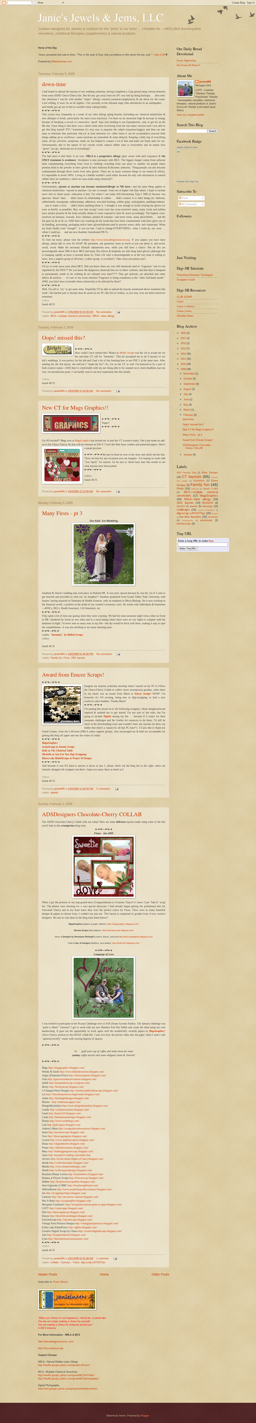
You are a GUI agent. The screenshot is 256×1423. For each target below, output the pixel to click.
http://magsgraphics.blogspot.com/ (123, 924)
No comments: (104, 312)
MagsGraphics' (157, 1031)
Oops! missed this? (63, 337)
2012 (184, 353)
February (188, 415)
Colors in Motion (185, 306)
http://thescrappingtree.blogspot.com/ (136, 937)
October (188, 378)
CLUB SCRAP (184, 296)
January (188, 454)
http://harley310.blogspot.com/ (125, 943)
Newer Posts (47, 1274)
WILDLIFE (207, 502)
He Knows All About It (188, 65)
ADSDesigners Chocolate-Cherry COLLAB (92, 814)
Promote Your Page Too (187, 181)
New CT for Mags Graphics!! (75, 407)
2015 (184, 343)
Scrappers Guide (186, 279)
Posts (184, 198)
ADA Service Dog (186, 473)
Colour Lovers (184, 311)
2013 (184, 348)
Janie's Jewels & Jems (187, 147)
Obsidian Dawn (185, 315)
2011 (184, 358)
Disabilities (199, 481)
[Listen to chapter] (166, 54)
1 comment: (103, 1258)
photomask (206, 520)
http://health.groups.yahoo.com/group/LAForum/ (64, 1365)
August (187, 389)
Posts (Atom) (60, 1281)
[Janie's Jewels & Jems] (188, 178)
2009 (184, 369)
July (186, 394)
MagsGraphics (83, 440)
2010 (184, 364)
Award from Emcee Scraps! (73, 674)
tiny (211, 540)
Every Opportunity (186, 60)
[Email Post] (118, 312)
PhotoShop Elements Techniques (195, 275)
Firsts (67, 657)
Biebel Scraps (127, 352)
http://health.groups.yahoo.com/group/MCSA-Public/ (66, 1375)
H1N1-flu (195, 489)
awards (54, 792)
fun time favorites (190, 516)
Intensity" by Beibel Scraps (67, 634)
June (186, 399)
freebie (215, 514)
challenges (183, 509)
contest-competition (206, 510)
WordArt (181, 506)
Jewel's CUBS (210, 489)
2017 (184, 338)
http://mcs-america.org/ (50, 1348)
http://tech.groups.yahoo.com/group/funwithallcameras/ (68, 1388)
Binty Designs (210, 472)
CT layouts (191, 476)
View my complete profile (190, 114)
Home (104, 1274)
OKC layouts (78, 657)
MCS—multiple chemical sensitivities (71, 316)
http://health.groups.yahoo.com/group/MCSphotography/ (68, 1378)
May (186, 404)
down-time (54, 84)
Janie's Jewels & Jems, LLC (101, 17)
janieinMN (205, 81)
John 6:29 (159, 54)
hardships (213, 517)
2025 (184, 333)
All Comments (189, 204)
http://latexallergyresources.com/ (56, 1341)
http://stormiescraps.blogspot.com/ (118, 930)
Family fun (56, 657)
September (189, 383)
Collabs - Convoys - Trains (65, 1262)
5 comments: (104, 788)
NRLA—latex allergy (104, 316)
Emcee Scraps (142, 693)
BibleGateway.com (62, 61)
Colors (180, 301)
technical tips (184, 523)
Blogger (145, 1415)
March (187, 409)
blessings (207, 506)
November (189, 373)
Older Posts (160, 1274)
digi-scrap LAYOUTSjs (93, 1262)
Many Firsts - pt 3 (62, 513)
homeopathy (187, 520)
